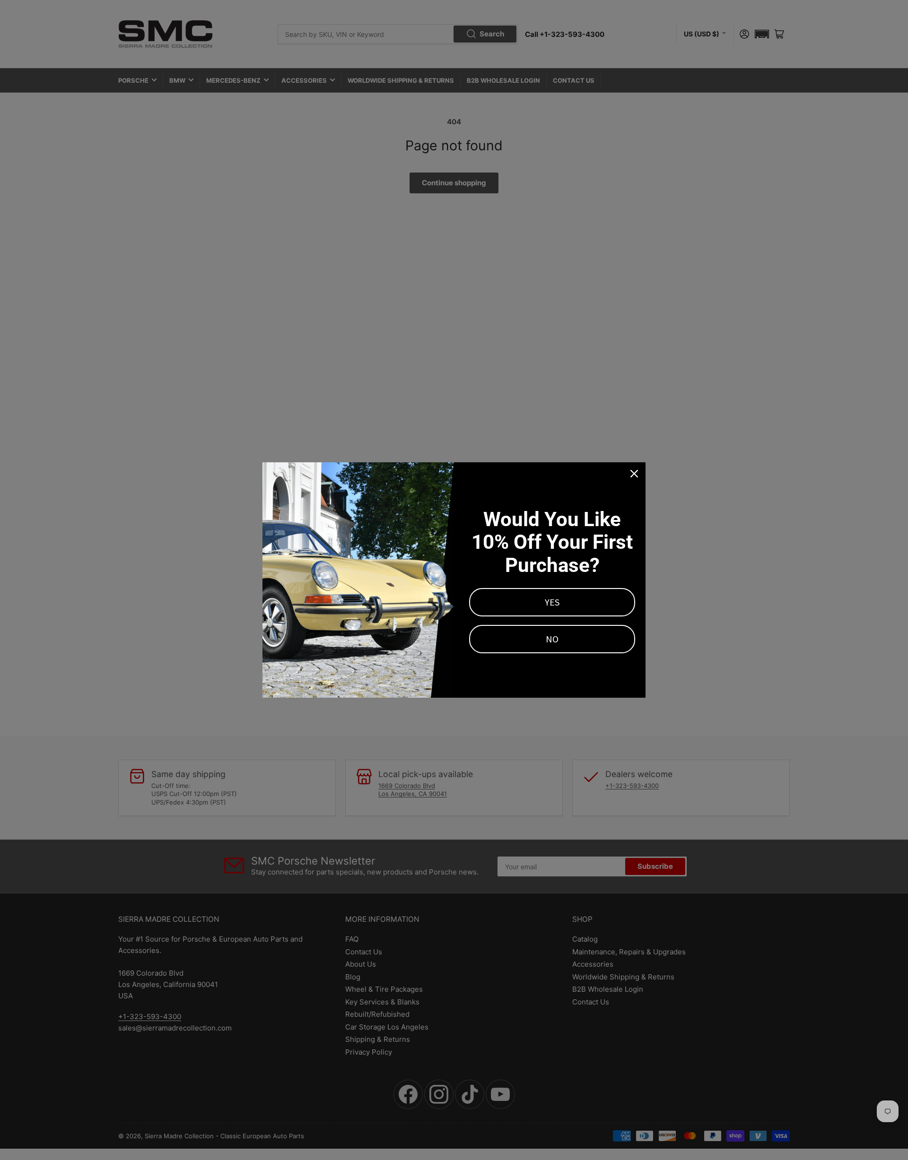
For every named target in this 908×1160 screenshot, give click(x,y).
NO (552, 639)
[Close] (634, 473)
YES (552, 602)
